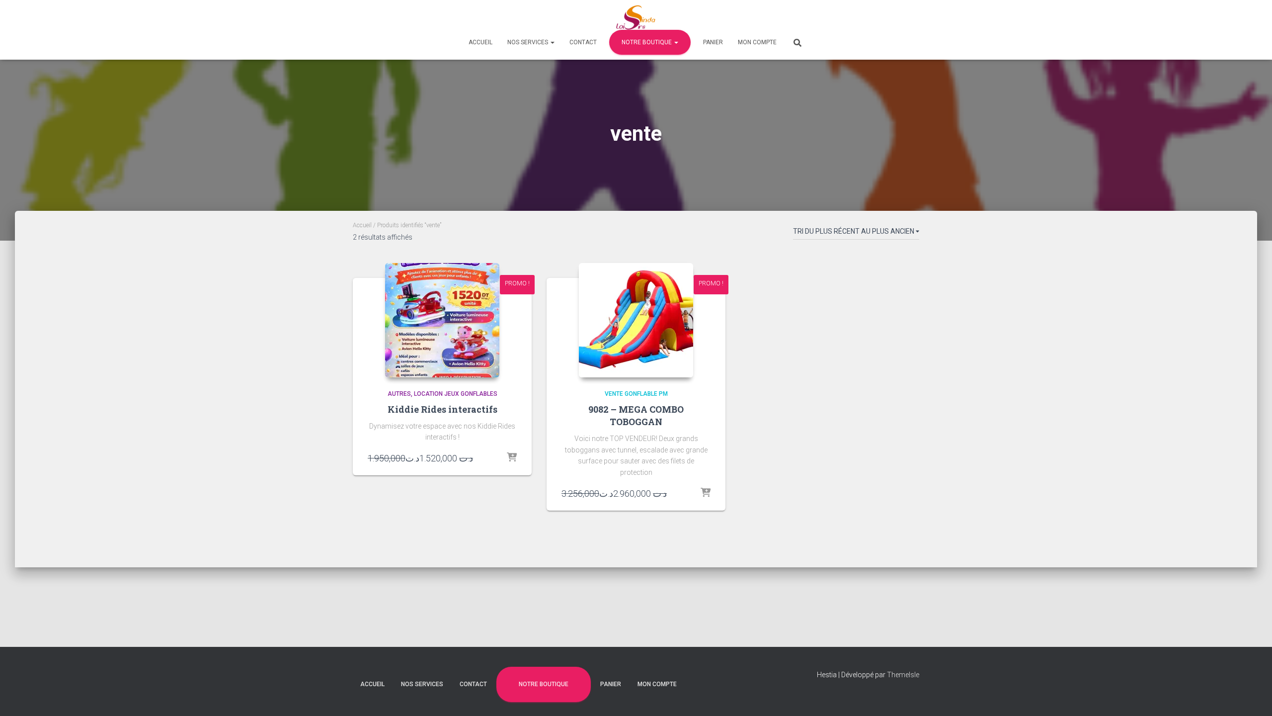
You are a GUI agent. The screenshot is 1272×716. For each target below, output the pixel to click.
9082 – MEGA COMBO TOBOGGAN (636, 415)
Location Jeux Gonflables (455, 393)
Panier (713, 42)
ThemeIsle (903, 675)
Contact (583, 42)
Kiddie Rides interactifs (442, 409)
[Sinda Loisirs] (636, 17)
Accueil (480, 42)
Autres (399, 393)
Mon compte (757, 42)
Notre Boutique (647, 42)
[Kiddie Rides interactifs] (442, 320)
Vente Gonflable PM (636, 393)
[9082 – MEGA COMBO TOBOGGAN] (636, 320)
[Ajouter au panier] (512, 458)
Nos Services (528, 42)
